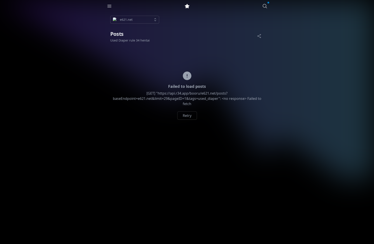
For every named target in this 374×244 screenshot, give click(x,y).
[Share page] (259, 36)
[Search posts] (264, 6)
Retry (187, 115)
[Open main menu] (109, 6)
